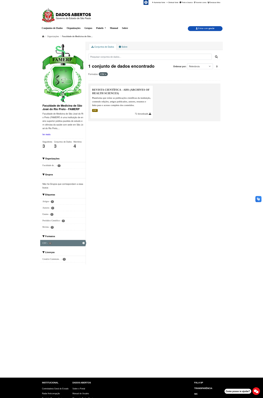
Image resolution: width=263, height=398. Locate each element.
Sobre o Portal (78, 389)
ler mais (46, 134)
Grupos (88, 28)
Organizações (74, 28)
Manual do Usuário (80, 393)
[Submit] (216, 57)
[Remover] (105, 74)
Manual (114, 28)
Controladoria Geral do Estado (55, 389)
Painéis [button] (100, 28)
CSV (94, 110)
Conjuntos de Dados (52, 28)
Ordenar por (179, 66)
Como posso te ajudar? (238, 391)
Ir (217, 66)
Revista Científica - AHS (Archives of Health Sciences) (120, 91)
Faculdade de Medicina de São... (77, 36)
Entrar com (206, 28)
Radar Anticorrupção (51, 393)
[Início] (43, 36)
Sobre (125, 28)
